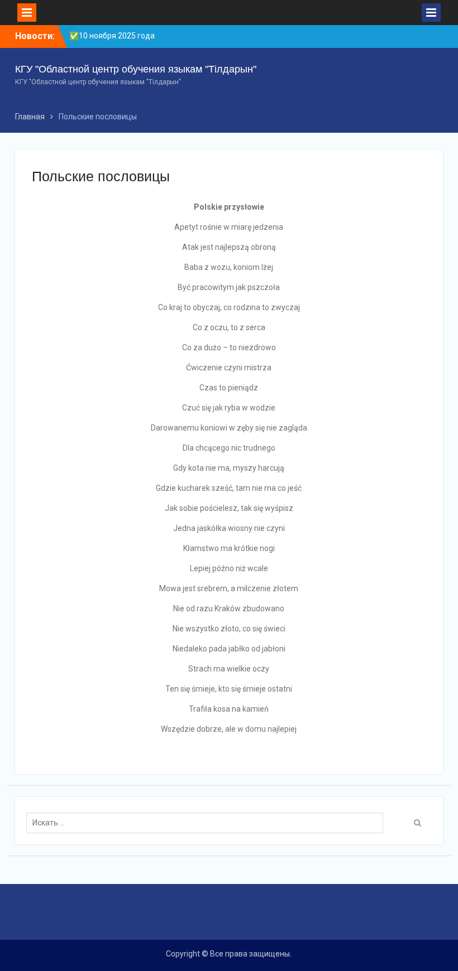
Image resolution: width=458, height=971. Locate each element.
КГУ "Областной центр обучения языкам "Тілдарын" (135, 69)
